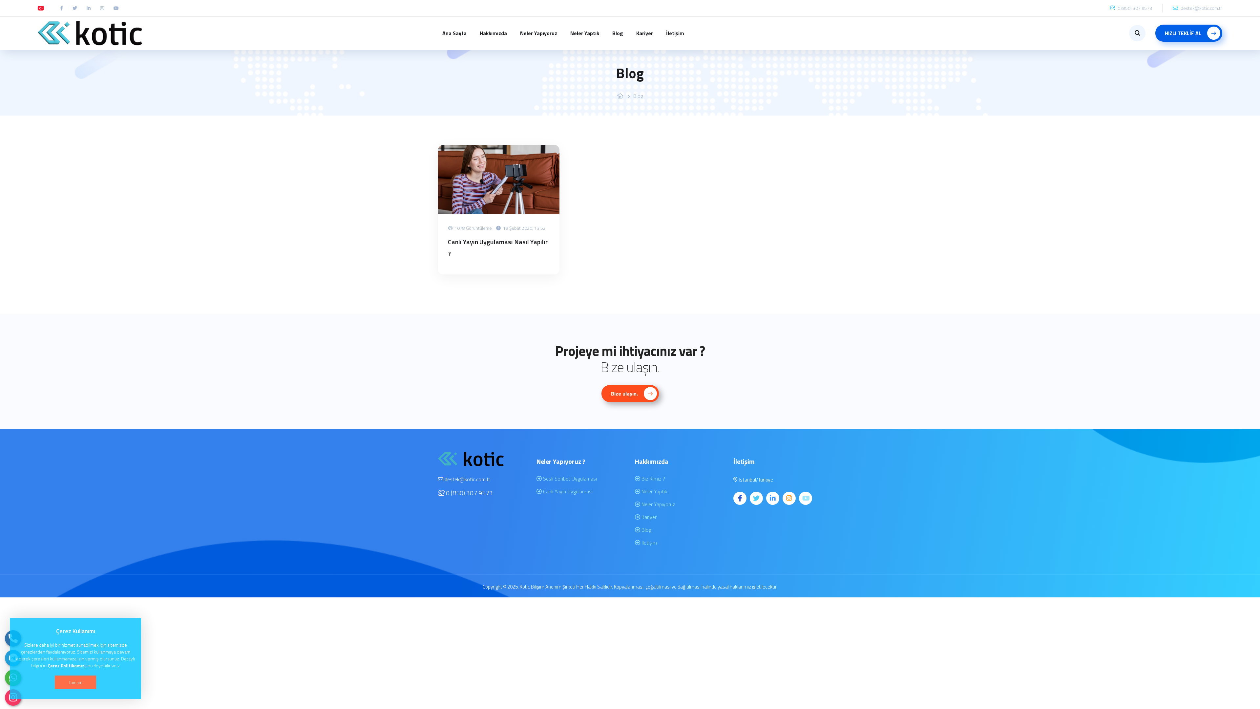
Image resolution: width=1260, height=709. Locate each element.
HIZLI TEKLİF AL (1184, 33)
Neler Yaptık (584, 33)
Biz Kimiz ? (652, 479)
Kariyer (644, 33)
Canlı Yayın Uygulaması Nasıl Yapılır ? (498, 248)
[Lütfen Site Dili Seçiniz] (41, 8)
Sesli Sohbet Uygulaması (569, 479)
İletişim (675, 33)
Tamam (75, 682)
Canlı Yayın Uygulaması (567, 491)
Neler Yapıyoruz (538, 33)
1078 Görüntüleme (473, 228)
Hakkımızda (493, 33)
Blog (617, 33)
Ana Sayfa (454, 33)
